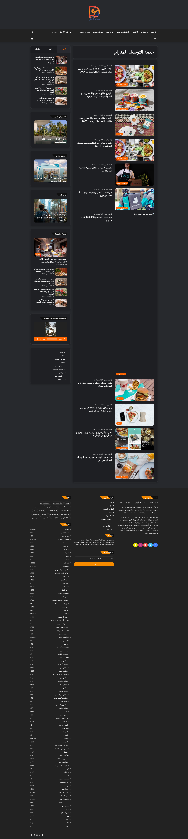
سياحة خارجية (64, 799)
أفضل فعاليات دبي (64, 507)
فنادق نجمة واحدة (62, 630)
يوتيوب (65, 546)
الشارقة (66, 553)
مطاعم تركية (64, 678)
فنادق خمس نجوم (62, 627)
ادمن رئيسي (107, 214)
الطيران (65, 735)
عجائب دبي (65, 806)
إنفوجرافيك (65, 536)
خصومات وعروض (63, 779)
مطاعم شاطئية (63, 681)
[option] (50, 132)
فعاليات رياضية (63, 593)
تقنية (67, 769)
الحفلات (65, 566)
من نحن (61, 373)
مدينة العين (64, 533)
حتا (68, 775)
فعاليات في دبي (65, 518)
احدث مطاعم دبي (51, 507)
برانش (66, 644)
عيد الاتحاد (64, 580)
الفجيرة (67, 556)
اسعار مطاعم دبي (64, 510)
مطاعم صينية (63, 688)
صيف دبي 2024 (85, 32)
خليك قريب (59, 376)
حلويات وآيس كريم (62, 647)
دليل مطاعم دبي (54, 514)
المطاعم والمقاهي (122, 32)
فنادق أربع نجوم (63, 617)
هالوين (66, 610)
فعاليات (44, 514)
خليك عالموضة (64, 782)
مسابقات (65, 543)
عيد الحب (65, 587)
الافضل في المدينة (60, 366)
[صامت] (40, 339)
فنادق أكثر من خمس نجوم (59, 620)
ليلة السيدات (64, 657)
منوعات (67, 819)
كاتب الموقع (107, 66)
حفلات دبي (41, 510)
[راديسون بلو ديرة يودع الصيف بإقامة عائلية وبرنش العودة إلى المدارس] (61, 60)
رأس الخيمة (65, 789)
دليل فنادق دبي (65, 514)
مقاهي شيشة (63, 715)
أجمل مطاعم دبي (57, 503)
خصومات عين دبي (98, 32)
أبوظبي (67, 503)
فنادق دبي (55, 518)
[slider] (52, 339)
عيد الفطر (64, 590)
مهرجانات (65, 607)
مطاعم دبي (46, 518)
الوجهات (109, 32)
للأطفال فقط (64, 755)
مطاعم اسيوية (63, 671)
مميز (67, 816)
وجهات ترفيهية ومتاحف (60, 765)
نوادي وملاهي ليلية (62, 718)
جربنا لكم (66, 772)
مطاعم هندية (64, 701)
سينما (66, 752)
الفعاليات (144, 32)
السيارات (65, 732)
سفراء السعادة (64, 796)
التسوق (65, 742)
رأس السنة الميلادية (61, 573)
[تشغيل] (64, 339)
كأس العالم (64, 597)
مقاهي (66, 711)
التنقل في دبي (63, 725)
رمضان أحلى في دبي (62, 792)
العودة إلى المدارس (61, 570)
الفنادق (134, 32)
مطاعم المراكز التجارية (60, 674)
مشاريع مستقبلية (58, 369)
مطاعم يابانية (63, 708)
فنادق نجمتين (63, 634)
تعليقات (37, 49)
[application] (50, 331)
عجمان (67, 809)
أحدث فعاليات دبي (45, 503)
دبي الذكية (66, 786)
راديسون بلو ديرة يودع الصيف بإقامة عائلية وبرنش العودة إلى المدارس (44, 59)
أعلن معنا (61, 379)
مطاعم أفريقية (63, 661)
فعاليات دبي (36, 514)
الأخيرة (64, 49)
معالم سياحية (63, 762)
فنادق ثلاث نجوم (62, 624)
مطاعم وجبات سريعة (61, 705)
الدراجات (65, 728)
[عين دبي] (94, 14)
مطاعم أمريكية (63, 664)
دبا (67, 560)
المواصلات (66, 721)
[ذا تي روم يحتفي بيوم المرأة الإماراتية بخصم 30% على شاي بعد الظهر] (61, 80)
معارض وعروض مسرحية (60, 600)
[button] (50, 331)
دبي (34, 510)
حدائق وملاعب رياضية (61, 745)
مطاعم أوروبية (63, 668)
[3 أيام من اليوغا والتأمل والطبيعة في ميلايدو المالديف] (61, 101)
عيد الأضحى (64, 576)
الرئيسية (153, 32)
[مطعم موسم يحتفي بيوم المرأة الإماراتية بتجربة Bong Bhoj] (61, 71)
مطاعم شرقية (63, 684)
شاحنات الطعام (63, 654)
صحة (66, 826)
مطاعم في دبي (36, 518)
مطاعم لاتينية (63, 691)
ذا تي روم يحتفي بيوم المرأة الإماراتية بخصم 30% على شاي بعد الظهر (44, 79)
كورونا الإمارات (64, 813)
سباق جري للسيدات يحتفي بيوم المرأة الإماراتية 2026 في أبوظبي (44, 90)
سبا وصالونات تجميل (61, 749)
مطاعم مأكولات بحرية (61, 695)
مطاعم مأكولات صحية (61, 698)
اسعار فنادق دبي (39, 507)
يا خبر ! (154, 39)
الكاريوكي (64, 641)
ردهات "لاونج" (63, 651)
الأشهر (51, 49)
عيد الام (65, 583)
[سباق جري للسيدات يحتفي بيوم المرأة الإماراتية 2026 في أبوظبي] (61, 91)
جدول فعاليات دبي (52, 510)
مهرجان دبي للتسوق (61, 603)
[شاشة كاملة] (36, 339)
